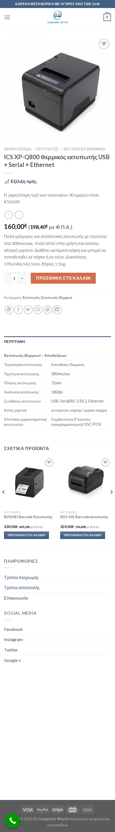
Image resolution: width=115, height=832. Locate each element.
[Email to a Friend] (37, 309)
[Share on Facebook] (18, 309)
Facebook (13, 629)
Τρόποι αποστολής (22, 587)
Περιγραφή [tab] (14, 341)
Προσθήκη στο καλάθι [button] (26, 535)
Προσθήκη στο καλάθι (63, 277)
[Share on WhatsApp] (9, 309)
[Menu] (7, 17)
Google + (12, 660)
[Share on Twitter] (28, 309)
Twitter (11, 649)
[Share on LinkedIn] (57, 309)
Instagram (13, 639)
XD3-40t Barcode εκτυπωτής (84, 517)
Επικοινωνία (16, 597)
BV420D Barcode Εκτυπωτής (28, 517)
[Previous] (3, 502)
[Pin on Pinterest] (47, 309)
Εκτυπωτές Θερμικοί (84, 149)
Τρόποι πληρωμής (21, 577)
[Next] (111, 502)
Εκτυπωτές (47, 149)
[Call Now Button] (12, 820)
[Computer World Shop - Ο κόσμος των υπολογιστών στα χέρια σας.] (57, 17)
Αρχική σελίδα (17, 149)
